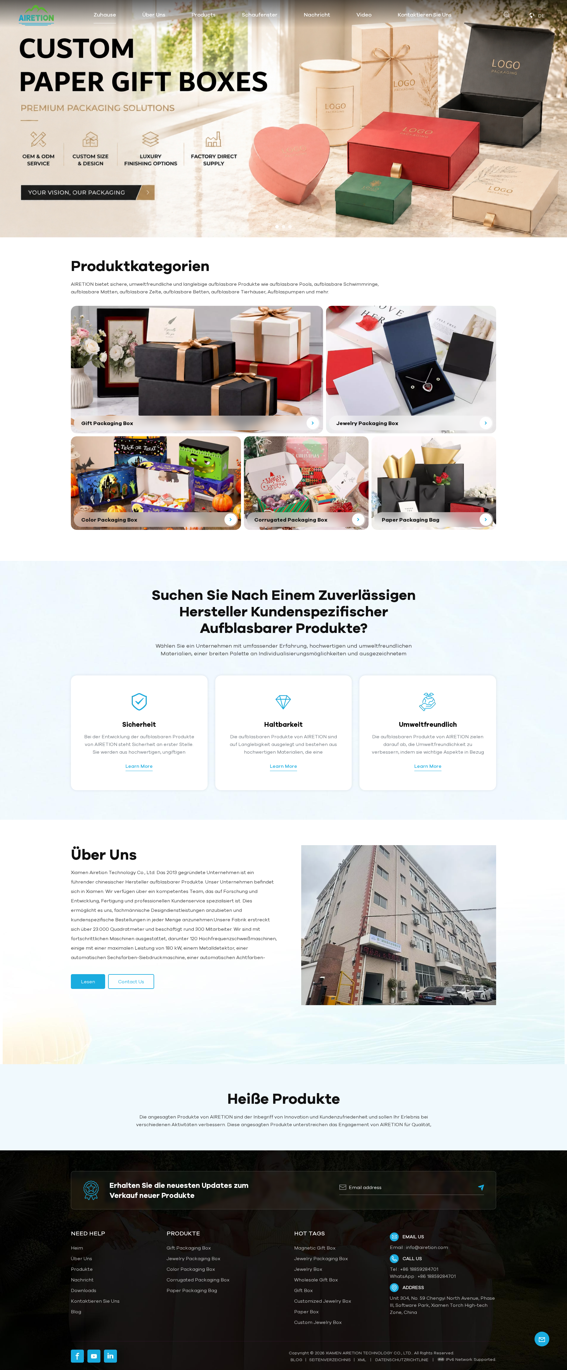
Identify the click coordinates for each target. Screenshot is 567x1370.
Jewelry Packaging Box (193, 1258)
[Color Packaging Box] (156, 483)
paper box (306, 1311)
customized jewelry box (322, 1301)
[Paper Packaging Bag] (434, 483)
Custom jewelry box (318, 1322)
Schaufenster (260, 14)
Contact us (131, 981)
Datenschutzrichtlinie (401, 1359)
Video (364, 14)
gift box (303, 1290)
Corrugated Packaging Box (198, 1279)
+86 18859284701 (419, 1269)
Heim (77, 1247)
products (204, 14)
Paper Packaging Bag (192, 1290)
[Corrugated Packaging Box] (306, 483)
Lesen (88, 981)
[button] (277, 226)
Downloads (83, 1290)
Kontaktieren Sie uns (425, 14)
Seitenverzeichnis (330, 1359)
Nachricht (317, 14)
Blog (76, 1311)
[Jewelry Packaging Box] (411, 369)
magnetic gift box (314, 1247)
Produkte (82, 1269)
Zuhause (105, 14)
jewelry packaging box (321, 1258)
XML (362, 1359)
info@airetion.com (427, 1247)
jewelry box (308, 1269)
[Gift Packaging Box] (197, 369)
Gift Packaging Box (189, 1247)
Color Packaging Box (191, 1269)
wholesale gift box (316, 1279)
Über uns (153, 14)
